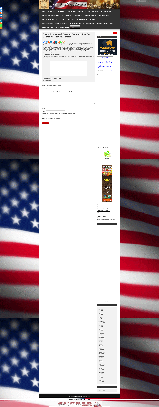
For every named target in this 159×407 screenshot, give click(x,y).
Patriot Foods (71, 19)
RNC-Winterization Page (75, 23)
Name (43, 106)
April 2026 (101, 313)
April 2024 (101, 345)
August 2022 (101, 372)
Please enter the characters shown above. (51, 118)
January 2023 (101, 365)
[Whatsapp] (61, 42)
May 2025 (100, 328)
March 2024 (101, 346)
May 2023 (100, 360)
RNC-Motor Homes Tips (102, 23)
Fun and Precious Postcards (62, 27)
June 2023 (101, 358)
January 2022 (101, 381)
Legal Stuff (71, 399)
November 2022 (102, 368)
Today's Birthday (100, 219)
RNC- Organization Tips (88, 23)
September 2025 (102, 322)
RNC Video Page (51, 11)
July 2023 (101, 357)
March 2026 (101, 314)
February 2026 (102, 316)
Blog (111, 23)
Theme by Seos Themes (86, 396)
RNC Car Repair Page (106, 11)
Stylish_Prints (108, 159)
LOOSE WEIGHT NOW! (47, 27)
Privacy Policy (87, 399)
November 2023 (102, 352)
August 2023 (101, 356)
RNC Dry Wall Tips (78, 15)
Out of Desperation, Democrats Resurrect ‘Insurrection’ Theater (56, 84)
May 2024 (100, 344)
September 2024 (102, 338)
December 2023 (102, 350)
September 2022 (102, 371)
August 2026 (101, 308)
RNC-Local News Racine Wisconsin (50, 15)
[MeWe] (56, 42)
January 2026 (101, 317)
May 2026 (100, 312)
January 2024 (101, 349)
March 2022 (101, 379)
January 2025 (101, 333)
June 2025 (101, 326)
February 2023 (102, 364)
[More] (63, 42)
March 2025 (101, 330)
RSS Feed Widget (106, 301)
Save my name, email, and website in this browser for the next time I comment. (60, 113)
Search (115, 33)
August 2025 (101, 324)
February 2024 (102, 348)
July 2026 (101, 309)
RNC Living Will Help (66, 15)
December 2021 (102, 383)
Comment (44, 94)
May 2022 (100, 376)
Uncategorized (48, 80)
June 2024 (101, 342)
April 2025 (101, 329)
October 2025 (101, 321)
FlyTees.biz (62, 19)
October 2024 (101, 337)
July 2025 (101, 325)
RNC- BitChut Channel (82, 19)
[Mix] (59, 42)
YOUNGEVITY (93, 19)
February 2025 (102, 332)
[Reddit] (49, 42)
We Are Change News (104, 15)
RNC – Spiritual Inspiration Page (49, 19)
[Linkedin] (51, 42)
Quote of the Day (100, 208)
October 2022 (101, 369)
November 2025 (102, 320)
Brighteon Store (82, 11)
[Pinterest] (54, 42)
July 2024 (101, 341)
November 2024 (102, 336)
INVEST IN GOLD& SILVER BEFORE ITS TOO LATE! (54, 23)
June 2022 (101, 375)
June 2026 (101, 310)
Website (43, 111)
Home (43, 11)
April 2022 (101, 377)
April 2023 (101, 361)
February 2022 (102, 380)
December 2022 (102, 366)
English (73, 27)
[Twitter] (46, 42)
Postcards (107, 158)
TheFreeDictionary (111, 208)
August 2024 (101, 340)
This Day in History (100, 213)
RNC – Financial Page (93, 11)
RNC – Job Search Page (90, 15)
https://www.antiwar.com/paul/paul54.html (52, 78)
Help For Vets (61, 11)
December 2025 (102, 318)
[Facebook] (44, 42)
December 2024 (102, 334)
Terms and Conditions (79, 399)
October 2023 (101, 353)
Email (43, 108)
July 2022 (101, 373)
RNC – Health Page (71, 11)
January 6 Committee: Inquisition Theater (51, 85)
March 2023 (101, 362)
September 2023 (102, 354)
